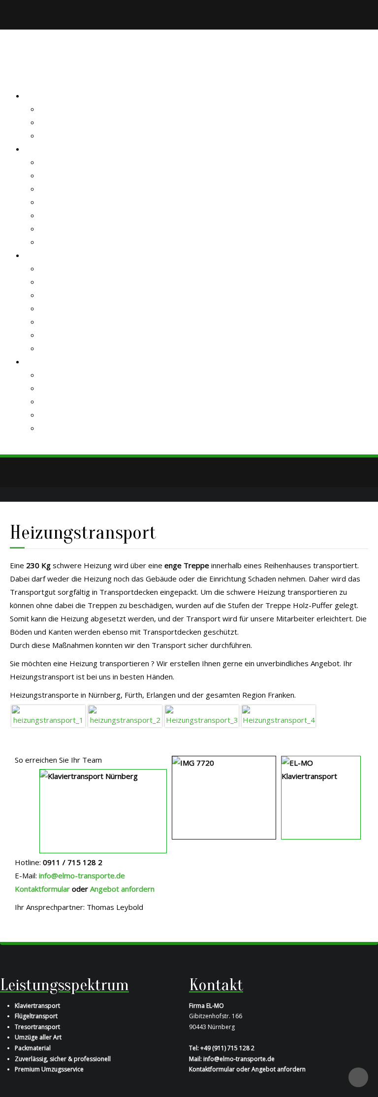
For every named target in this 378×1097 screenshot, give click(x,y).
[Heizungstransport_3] (202, 715)
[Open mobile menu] (13, 69)
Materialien (58, 308)
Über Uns (55, 122)
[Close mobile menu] (13, 82)
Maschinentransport (73, 215)
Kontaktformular (66, 375)
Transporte (44, 149)
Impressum (58, 428)
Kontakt (38, 361)
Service (51, 282)
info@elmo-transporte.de (82, 875)
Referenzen (59, 135)
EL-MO (36, 95)
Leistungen (58, 295)
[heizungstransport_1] (48, 715)
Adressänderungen (71, 335)
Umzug (51, 242)
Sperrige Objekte (68, 202)
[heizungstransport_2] (125, 715)
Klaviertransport (67, 175)
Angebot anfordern (71, 228)
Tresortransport (67, 189)
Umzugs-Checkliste (71, 348)
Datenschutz (60, 414)
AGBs (48, 401)
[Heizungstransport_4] (278, 715)
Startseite (56, 109)
